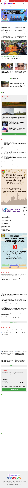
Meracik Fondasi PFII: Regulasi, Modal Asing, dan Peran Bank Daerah (20, 36)
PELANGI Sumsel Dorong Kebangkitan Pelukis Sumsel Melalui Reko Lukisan (7, 360)
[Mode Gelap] (24, 3)
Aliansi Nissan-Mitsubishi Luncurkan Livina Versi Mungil (13, 386)
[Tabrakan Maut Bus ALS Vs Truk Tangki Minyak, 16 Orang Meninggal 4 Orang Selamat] (7, 66)
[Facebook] (8, 478)
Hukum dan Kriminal (8, 56)
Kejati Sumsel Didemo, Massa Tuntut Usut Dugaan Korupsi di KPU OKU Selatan (13, 314)
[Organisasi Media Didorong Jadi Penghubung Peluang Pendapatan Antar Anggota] (21, 66)
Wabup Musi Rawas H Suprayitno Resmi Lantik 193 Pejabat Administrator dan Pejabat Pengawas (7, 36)
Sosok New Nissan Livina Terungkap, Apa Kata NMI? (15, 166)
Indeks (4, 481)
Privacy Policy (16, 481)
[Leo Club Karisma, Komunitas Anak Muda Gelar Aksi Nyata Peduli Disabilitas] (14, 339)
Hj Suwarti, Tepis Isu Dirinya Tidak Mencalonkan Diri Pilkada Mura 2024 (15, 153)
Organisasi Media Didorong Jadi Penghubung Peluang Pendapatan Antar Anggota (21, 72)
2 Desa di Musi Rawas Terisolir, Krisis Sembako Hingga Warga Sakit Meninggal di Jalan (17, 85)
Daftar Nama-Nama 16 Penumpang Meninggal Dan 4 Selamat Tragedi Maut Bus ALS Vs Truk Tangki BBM (13, 60)
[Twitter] (11, 478)
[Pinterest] (13, 478)
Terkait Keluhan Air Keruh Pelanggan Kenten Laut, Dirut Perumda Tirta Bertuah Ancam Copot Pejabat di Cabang (13, 300)
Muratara (15, 56)
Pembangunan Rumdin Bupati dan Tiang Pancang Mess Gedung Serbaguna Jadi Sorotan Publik (14, 118)
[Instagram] (15, 478)
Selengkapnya (13, 134)
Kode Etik (9, 481)
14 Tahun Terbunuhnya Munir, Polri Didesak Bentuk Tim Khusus (15, 158)
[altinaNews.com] (9, 3)
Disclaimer (22, 481)
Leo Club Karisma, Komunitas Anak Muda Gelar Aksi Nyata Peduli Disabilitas (13, 348)
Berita (2, 56)
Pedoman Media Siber (8, 482)
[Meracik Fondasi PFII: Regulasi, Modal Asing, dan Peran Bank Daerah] (21, 30)
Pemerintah (19, 81)
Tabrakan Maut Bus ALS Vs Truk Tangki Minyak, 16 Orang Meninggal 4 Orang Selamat (7, 73)
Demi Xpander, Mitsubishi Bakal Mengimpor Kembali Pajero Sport (13, 379)
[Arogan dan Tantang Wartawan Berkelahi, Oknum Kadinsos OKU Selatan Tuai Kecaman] (14, 284)
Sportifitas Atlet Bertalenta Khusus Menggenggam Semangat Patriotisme (20, 360)
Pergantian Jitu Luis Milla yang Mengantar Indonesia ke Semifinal (15, 144)
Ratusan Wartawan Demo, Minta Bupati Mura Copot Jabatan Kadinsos (12, 318)
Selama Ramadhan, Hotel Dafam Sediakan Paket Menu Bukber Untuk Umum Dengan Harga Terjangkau (14, 148)
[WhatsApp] (18, 478)
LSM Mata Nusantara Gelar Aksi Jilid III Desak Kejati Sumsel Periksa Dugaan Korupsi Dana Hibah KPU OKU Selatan (14, 309)
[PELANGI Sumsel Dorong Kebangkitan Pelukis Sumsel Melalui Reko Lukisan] (7, 354)
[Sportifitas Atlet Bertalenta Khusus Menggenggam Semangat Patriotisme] (21, 354)
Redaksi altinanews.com (19, 482)
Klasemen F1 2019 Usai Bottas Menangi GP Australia (15, 161)
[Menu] (2, 3)
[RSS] (20, 478)
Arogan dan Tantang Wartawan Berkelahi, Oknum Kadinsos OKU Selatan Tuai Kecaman (14, 295)
